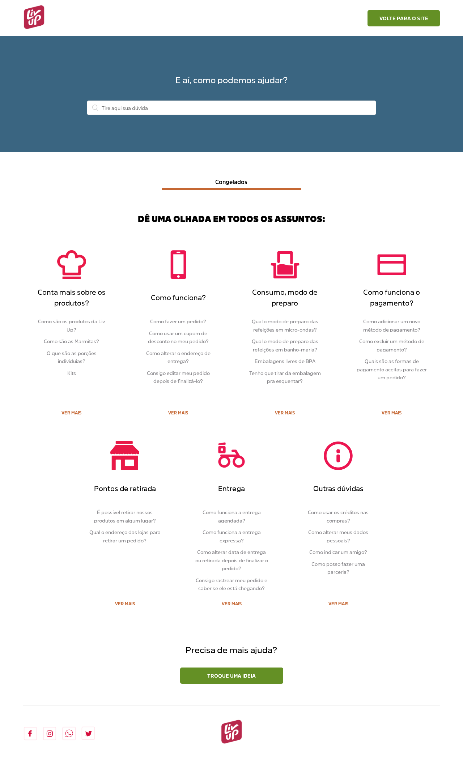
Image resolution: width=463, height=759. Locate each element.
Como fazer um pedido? (178, 321)
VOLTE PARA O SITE (403, 18)
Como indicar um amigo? (338, 552)
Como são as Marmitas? (71, 341)
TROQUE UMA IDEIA (231, 675)
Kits (71, 373)
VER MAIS (71, 412)
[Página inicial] (34, 18)
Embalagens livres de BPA (285, 361)
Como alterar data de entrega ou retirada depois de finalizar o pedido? (231, 560)
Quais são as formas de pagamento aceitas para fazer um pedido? (392, 369)
